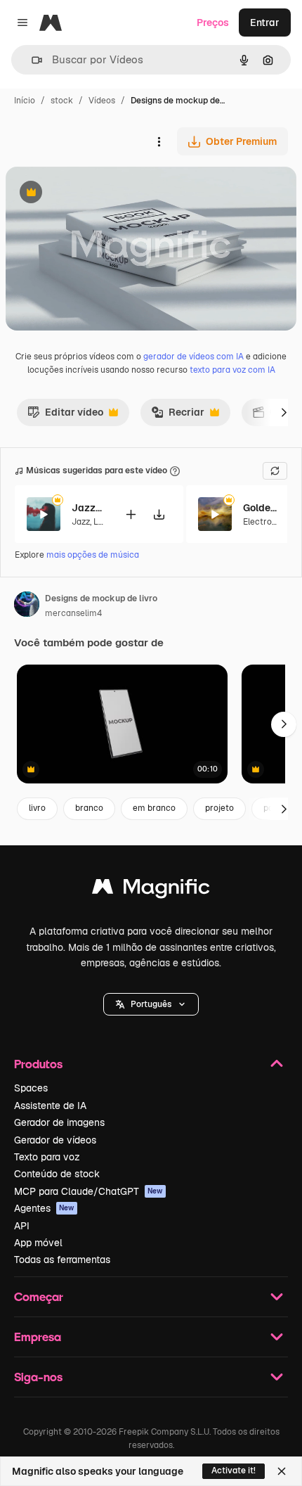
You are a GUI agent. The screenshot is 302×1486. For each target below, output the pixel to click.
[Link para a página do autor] (26, 606)
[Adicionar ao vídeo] (130, 514)
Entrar (265, 22)
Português (151, 1004)
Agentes (44, 1208)
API (21, 1225)
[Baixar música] (158, 514)
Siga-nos (38, 1376)
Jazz (81, 521)
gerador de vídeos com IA (193, 356)
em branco (154, 808)
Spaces (31, 1088)
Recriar (177, 415)
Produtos (38, 1063)
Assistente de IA (50, 1105)
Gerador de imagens (59, 1122)
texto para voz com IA (232, 370)
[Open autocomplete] (31, 60)
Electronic (263, 521)
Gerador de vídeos (55, 1140)
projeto (219, 808)
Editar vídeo (65, 415)
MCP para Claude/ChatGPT (88, 1191)
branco (89, 808)
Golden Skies (260, 507)
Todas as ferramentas (62, 1259)
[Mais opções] (159, 141)
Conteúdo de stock (57, 1173)
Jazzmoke (89, 507)
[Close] (281, 1471)
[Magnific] (151, 890)
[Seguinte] (283, 412)
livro (37, 808)
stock (62, 100)
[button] (151, 1004)
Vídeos (101, 100)
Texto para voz (47, 1157)
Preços (213, 22)
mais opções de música (92, 555)
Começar (38, 1296)
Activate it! (233, 1470)
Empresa (37, 1336)
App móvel (38, 1242)
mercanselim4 (73, 613)
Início (24, 100)
